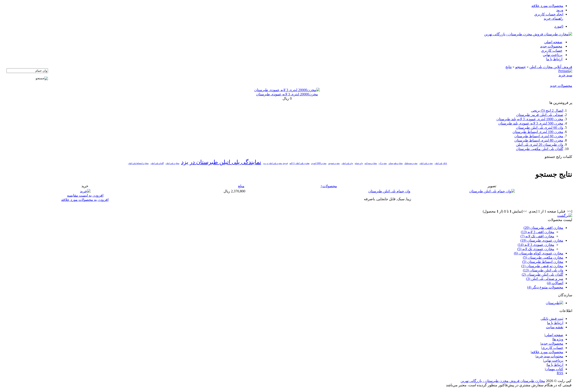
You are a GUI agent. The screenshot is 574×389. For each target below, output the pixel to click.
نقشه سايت (554, 327)
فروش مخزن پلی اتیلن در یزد (275, 163)
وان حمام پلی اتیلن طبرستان (389, 191)
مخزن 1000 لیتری (318, 163)
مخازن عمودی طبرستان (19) (541, 240)
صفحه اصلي (553, 42)
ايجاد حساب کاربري (548, 14)
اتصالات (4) (555, 283)
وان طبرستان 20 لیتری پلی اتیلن (539, 144)
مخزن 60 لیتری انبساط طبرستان (538, 136)
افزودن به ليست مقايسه (85, 195)
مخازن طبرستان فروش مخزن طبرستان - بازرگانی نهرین (503, 381)
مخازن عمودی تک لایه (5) (535, 249)
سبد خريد (565, 75)
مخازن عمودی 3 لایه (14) (536, 245)
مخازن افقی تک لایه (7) (537, 236)
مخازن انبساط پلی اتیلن (138, 163)
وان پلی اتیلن (347, 163)
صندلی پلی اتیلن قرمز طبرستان (539, 115)
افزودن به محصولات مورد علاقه (85, 200)
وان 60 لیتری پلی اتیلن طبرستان (539, 127)
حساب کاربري (551, 50)
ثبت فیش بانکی (552, 318)
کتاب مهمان (554, 369)
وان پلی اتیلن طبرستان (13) (543, 270)
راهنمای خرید (553, 18)
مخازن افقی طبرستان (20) (543, 228)
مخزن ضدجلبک (410, 163)
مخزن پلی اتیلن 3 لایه (299, 163)
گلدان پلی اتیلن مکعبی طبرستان (539, 149)
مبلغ (241, 186)
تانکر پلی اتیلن (441, 163)
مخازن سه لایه (371, 163)
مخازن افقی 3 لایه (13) (537, 232)
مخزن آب (383, 163)
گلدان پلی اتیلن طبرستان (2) (542, 274)
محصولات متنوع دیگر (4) (545, 287)
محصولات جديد (551, 46)
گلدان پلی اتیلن (157, 163)
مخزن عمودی (334, 163)
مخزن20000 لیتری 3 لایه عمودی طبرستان (287, 94)
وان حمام (359, 163)
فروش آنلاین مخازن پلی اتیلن (550, 67)
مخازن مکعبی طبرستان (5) (543, 257)
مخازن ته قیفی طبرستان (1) (542, 266)
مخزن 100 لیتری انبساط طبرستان (538, 132)
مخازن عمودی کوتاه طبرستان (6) (538, 253)
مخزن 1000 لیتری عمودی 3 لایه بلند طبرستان (529, 119)
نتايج (508, 67)
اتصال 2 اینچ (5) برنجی (547, 110)
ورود (559, 10)
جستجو (520, 67)
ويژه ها (558, 339)
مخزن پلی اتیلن (426, 163)
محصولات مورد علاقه (547, 6)
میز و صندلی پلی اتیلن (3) (544, 279)
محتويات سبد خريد (549, 356)
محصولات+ (328, 186)
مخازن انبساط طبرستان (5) (542, 262)
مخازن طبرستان (396, 163)
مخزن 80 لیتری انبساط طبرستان (538, 140)
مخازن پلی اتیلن (172, 163)
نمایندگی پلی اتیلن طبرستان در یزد (221, 162)
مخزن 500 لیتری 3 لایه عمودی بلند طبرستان (530, 123)
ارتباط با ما (554, 59)
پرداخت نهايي (552, 55)
